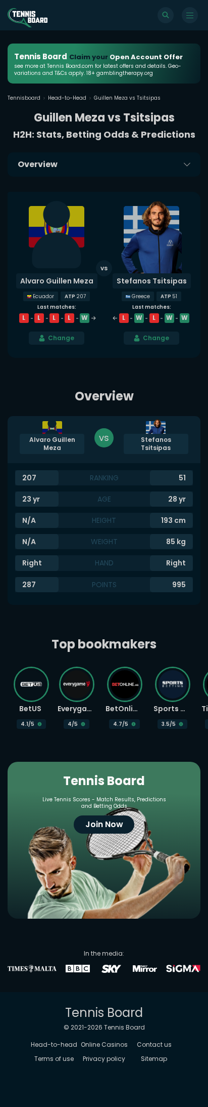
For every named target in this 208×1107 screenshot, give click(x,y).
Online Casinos (104, 1044)
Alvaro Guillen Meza (56, 281)
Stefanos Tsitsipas (152, 281)
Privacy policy (104, 1058)
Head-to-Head (67, 98)
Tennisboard (24, 98)
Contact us (154, 1044)
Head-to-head (54, 1044)
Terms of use (54, 1058)
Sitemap (154, 1058)
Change (61, 338)
